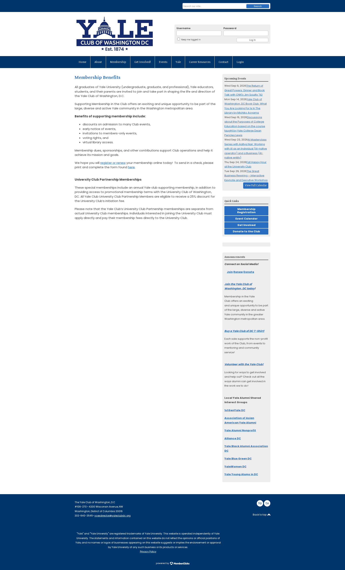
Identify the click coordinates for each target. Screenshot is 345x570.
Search (258, 6)
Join (230, 272)
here (131, 167)
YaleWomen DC (235, 466)
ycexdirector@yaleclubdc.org (112, 515)
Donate (248, 272)
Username (183, 28)
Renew (238, 272)
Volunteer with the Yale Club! (244, 364)
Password (229, 28)
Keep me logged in (191, 39)
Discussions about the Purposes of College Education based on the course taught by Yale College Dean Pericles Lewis (244, 126)
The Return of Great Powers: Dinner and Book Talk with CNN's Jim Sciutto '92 (244, 90)
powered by (163, 563)
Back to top (260, 514)
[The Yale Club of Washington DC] (122, 34)
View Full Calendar (256, 185)
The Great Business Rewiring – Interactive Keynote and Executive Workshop (246, 175)
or (113, 163)
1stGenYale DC (234, 410)
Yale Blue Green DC (238, 458)
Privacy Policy (148, 551)
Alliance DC (232, 438)
